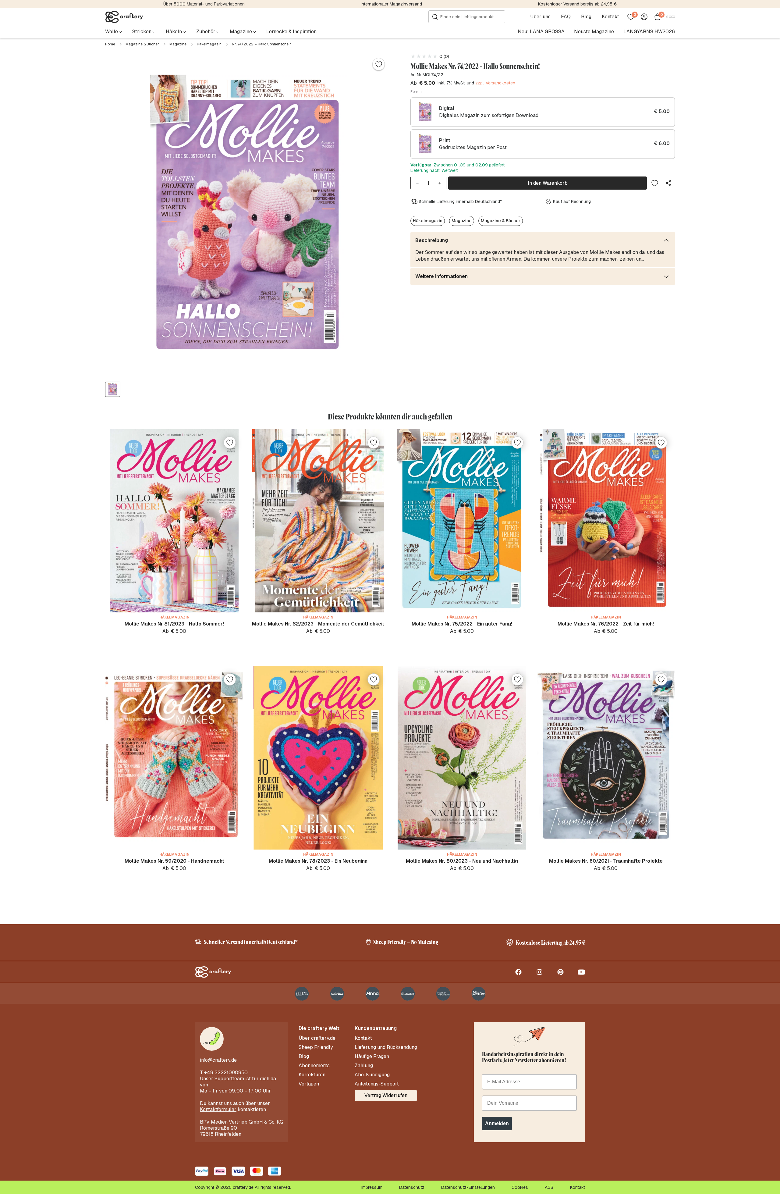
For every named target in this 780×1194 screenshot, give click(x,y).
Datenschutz (411, 1187)
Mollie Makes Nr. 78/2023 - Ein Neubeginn (318, 861)
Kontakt (610, 17)
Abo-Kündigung (372, 1075)
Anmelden (497, 1123)
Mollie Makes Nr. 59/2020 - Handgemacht (174, 861)
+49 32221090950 (226, 1072)
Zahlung (364, 1066)
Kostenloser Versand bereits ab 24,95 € (577, 4)
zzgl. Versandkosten (495, 83)
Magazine (177, 44)
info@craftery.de (218, 1060)
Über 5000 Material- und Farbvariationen (204, 4)
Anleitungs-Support (377, 1084)
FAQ (566, 17)
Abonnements (314, 1066)
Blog (586, 17)
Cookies (520, 1187)
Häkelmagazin (209, 44)
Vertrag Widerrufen (385, 1095)
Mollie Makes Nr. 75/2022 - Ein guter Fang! (462, 624)
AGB (549, 1187)
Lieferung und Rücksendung (386, 1047)
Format (416, 91)
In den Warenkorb (548, 183)
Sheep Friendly (316, 1047)
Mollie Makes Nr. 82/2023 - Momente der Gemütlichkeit (318, 624)
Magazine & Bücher (142, 44)
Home (110, 44)
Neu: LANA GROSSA (541, 31)
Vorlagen (309, 1084)
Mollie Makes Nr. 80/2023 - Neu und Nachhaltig (462, 861)
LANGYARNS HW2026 (649, 31)
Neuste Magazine (594, 31)
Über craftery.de (317, 1038)
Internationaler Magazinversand (391, 4)
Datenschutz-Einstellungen (468, 1187)
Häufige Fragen (372, 1056)
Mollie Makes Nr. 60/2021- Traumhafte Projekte (606, 861)
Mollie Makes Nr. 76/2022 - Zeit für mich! (606, 624)
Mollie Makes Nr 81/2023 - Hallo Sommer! (174, 624)
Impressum (371, 1187)
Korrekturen (312, 1075)
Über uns (540, 17)
